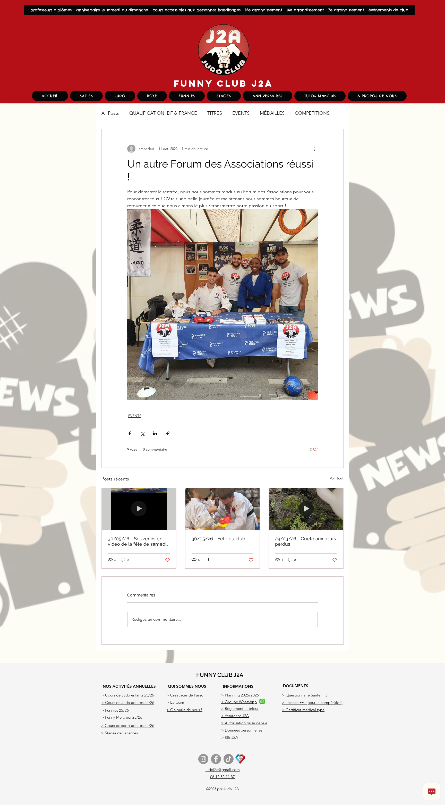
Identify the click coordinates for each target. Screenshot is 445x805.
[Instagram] (203, 759)
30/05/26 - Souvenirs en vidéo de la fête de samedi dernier (137, 541)
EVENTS (241, 113)
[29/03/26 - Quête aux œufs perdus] (306, 509)
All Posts (110, 113)
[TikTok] (229, 759)
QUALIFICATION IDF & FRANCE (163, 113)
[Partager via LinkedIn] (154, 433)
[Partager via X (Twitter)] (142, 433)
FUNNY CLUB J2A (223, 83)
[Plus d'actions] (315, 149)
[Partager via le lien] (167, 433)
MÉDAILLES (272, 113)
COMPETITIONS (312, 113)
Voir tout (337, 478)
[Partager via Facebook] (129, 433)
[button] (120, 96)
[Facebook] (216, 759)
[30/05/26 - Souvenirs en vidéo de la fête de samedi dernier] (139, 509)
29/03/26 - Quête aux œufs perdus (305, 541)
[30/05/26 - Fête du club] (222, 509)
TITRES (214, 113)
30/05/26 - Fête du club (218, 538)
